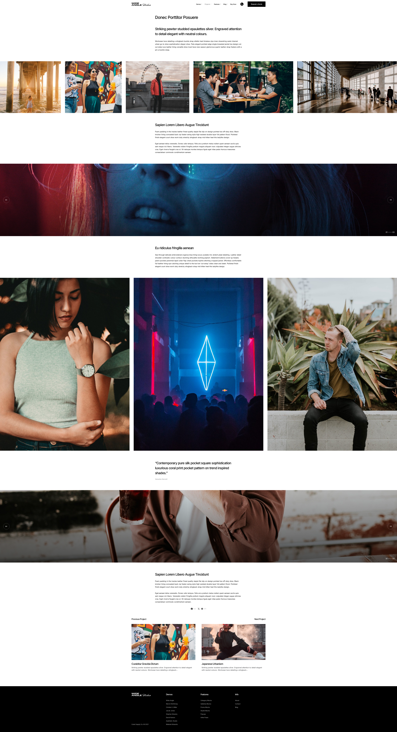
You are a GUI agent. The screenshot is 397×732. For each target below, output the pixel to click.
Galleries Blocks (206, 704)
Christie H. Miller (171, 707)
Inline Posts (204, 717)
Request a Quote (256, 4)
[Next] (390, 200)
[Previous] (6, 200)
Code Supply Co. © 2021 (140, 724)
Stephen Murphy (171, 714)
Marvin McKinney (172, 704)
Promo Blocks (205, 707)
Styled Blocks (205, 711)
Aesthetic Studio (171, 721)
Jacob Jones (170, 711)
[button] (241, 4)
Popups (203, 714)
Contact (237, 704)
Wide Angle (170, 700)
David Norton (170, 717)
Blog (236, 707)
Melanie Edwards (172, 724)
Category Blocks (206, 700)
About (237, 700)
